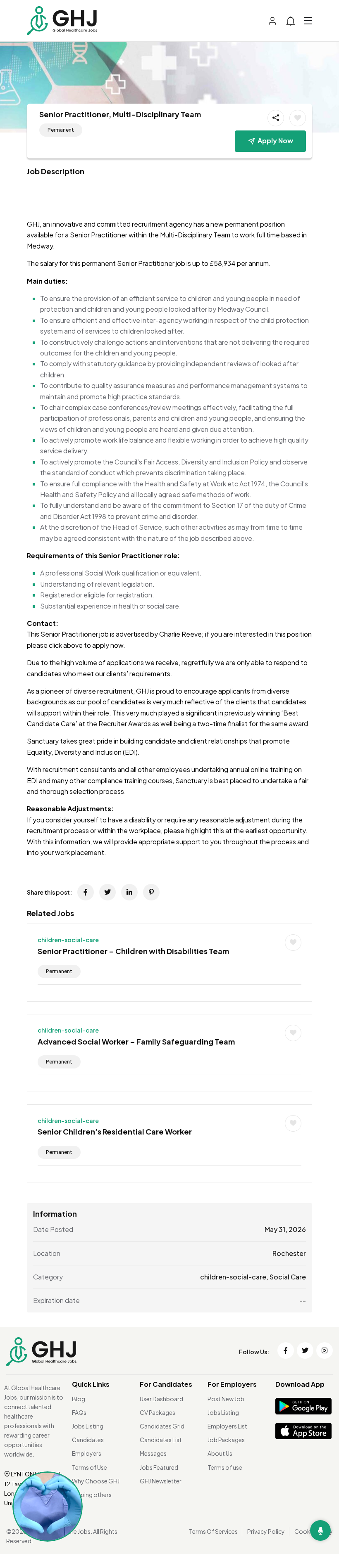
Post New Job (226, 1398)
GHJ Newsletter (160, 1481)
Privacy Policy (266, 1531)
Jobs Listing (87, 1426)
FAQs (79, 1412)
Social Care (288, 1276)
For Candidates (166, 1384)
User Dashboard (161, 1398)
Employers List (227, 1426)
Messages (153, 1453)
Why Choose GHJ (95, 1481)
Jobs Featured (159, 1467)
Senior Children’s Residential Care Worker (115, 1131)
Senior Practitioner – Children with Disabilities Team (133, 951)
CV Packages (157, 1412)
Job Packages (226, 1439)
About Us (220, 1453)
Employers (86, 1453)
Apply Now (275, 140)
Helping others (92, 1494)
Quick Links (91, 1384)
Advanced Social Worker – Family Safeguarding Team (136, 1041)
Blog (78, 1398)
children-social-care (68, 939)
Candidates (88, 1439)
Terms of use (225, 1467)
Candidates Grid (162, 1426)
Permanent (61, 130)
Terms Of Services (213, 1531)
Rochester (289, 1253)
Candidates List (161, 1439)
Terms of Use (89, 1467)
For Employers (232, 1384)
